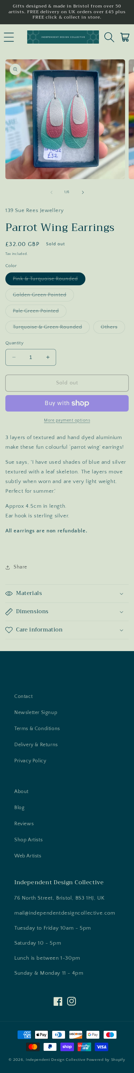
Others (113, 329)
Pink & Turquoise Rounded (49, 280)
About (21, 791)
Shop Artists (28, 840)
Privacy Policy (30, 761)
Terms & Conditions (37, 729)
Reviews (24, 824)
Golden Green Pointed (43, 296)
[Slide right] (83, 192)
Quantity (14, 342)
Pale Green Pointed (39, 313)
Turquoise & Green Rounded (51, 329)
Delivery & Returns (36, 745)
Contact (23, 696)
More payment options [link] (67, 420)
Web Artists (27, 856)
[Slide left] (51, 192)
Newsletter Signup (35, 712)
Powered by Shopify (105, 1060)
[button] (9, 37)
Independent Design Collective (55, 1060)
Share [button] (20, 567)
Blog (19, 808)
